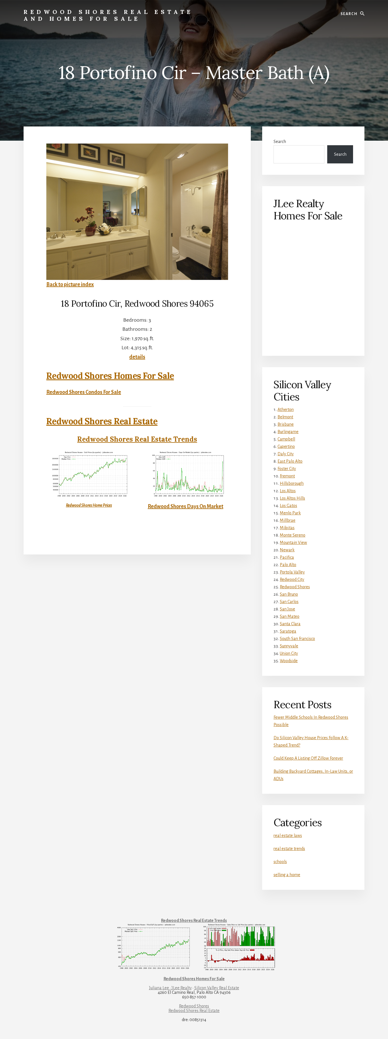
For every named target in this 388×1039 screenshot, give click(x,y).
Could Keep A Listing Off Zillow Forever (308, 758)
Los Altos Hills (292, 498)
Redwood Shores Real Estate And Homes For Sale (108, 15)
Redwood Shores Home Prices (89, 505)
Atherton (286, 409)
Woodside (289, 660)
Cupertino (286, 446)
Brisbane (286, 424)
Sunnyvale (289, 646)
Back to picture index (70, 284)
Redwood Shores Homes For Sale (110, 375)
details (137, 357)
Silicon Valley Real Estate (216, 988)
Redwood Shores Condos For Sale (83, 392)
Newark (287, 550)
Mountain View (293, 542)
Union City (289, 653)
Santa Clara (290, 624)
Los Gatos (288, 505)
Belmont (285, 417)
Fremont (287, 476)
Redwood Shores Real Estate (102, 421)
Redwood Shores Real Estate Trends (137, 439)
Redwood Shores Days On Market (185, 506)
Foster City (287, 468)
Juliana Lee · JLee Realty (170, 988)
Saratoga (288, 631)
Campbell (286, 439)
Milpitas (287, 527)
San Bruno (289, 594)
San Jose (287, 609)
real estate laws (288, 835)
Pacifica (287, 557)
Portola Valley (292, 572)
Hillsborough (292, 483)
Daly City (286, 454)
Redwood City (292, 579)
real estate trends (289, 848)
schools (280, 861)
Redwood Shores (295, 587)
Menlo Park (290, 513)
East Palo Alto (290, 461)
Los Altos (288, 491)
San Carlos (289, 601)
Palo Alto (288, 564)
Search (280, 141)
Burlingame (288, 431)
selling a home (287, 874)
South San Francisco (297, 638)
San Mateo (289, 616)
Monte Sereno (292, 535)
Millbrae (287, 520)
